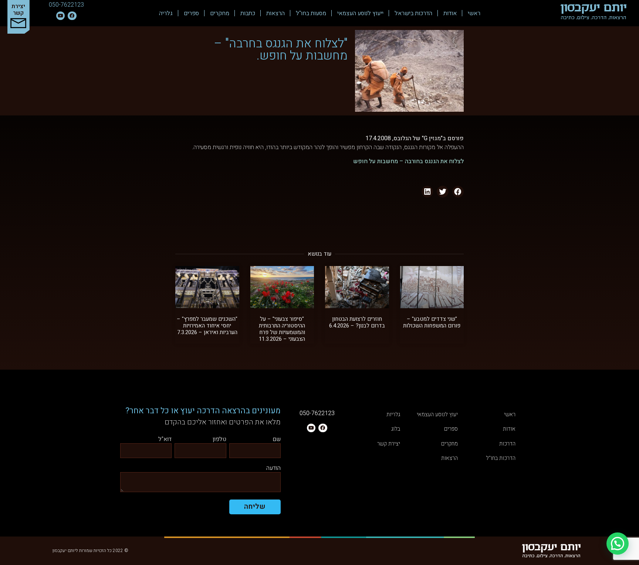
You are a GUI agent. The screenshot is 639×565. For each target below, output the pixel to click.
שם (277, 439)
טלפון (219, 439)
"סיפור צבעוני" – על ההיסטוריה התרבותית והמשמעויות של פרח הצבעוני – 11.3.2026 (282, 329)
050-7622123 (66, 4)
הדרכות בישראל (413, 13)
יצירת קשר (18, 9)
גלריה (166, 13)
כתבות (247, 13)
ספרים (191, 13)
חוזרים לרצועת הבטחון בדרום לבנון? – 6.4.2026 (357, 322)
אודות (450, 13)
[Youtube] (60, 15)
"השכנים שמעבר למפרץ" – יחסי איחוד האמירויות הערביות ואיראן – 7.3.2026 (207, 325)
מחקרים (219, 13)
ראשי (474, 13)
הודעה (273, 468)
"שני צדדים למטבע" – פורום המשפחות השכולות (431, 322)
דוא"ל (165, 439)
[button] (458, 192)
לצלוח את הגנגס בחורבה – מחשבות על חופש (408, 161)
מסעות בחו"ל (311, 13)
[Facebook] (72, 15)
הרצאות (275, 13)
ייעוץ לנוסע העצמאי (360, 13)
